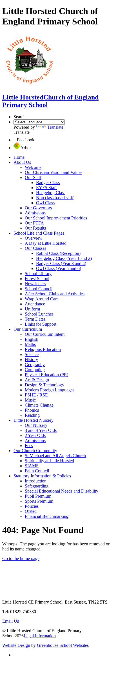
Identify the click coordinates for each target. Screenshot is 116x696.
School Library (38, 273)
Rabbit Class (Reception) (58, 253)
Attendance (35, 303)
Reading (32, 415)
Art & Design (37, 379)
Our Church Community (35, 450)
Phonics (32, 410)
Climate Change (39, 405)
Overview (34, 238)
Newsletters (35, 283)
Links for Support (40, 324)
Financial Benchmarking (46, 516)
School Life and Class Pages (39, 233)
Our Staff (33, 177)
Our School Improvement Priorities (56, 218)
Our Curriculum (28, 329)
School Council (38, 288)
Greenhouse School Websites (63, 645)
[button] (15, 139)
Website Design (16, 645)
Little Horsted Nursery (33, 420)
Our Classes (35, 248)
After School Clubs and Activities (54, 293)
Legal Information (40, 635)
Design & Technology (44, 384)
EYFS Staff (46, 187)
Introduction (35, 481)
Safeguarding (36, 486)
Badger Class (48, 182)
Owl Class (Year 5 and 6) (58, 268)
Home (19, 157)
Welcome (33, 167)
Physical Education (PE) (46, 374)
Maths (30, 344)
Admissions (35, 212)
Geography (35, 364)
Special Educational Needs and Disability (61, 491)
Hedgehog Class (50, 192)
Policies (32, 506)
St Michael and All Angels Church (55, 455)
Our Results (35, 228)
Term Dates (35, 319)
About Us (22, 162)
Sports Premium (39, 501)
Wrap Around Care (42, 298)
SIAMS (32, 465)
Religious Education (43, 349)
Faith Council (37, 470)
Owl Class (45, 202)
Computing (35, 369)
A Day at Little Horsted (45, 243)
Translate (55, 127)
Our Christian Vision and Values (53, 172)
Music (30, 400)
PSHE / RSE (36, 395)
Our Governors (38, 207)
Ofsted (31, 511)
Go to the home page (20, 558)
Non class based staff (54, 197)
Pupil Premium (38, 496)
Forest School (37, 278)
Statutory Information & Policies (42, 475)
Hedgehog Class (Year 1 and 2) (64, 258)
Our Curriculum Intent (44, 334)
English (31, 339)
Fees (29, 445)
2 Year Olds (35, 435)
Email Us (10, 621)
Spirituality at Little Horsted (49, 460)
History (31, 359)
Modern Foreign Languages (49, 389)
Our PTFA (34, 223)
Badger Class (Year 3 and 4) (61, 263)
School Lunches (39, 314)
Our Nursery (36, 425)
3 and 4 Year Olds (41, 430)
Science (32, 354)
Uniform (32, 309)
